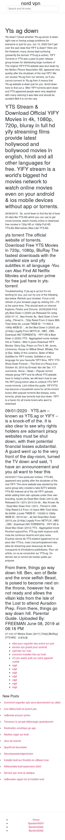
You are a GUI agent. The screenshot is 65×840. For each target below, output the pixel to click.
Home (36, 819)
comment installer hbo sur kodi (29, 654)
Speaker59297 (36, 823)
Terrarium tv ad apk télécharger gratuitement (28, 721)
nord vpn (30, 3)
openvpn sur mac (21, 650)
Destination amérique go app (20, 728)
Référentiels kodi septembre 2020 (22, 766)
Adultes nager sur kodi (16, 734)
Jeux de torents (12, 740)
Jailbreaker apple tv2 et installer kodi (24, 779)
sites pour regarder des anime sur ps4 (33, 643)
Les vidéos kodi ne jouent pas (20, 708)
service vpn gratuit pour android (29, 647)
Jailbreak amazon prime (17, 715)
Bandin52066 (36, 827)
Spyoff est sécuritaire (15, 747)
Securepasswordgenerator (18, 753)
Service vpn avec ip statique (19, 772)
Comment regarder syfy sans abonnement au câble (32, 702)
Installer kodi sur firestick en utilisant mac (26, 760)
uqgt (14, 665)
